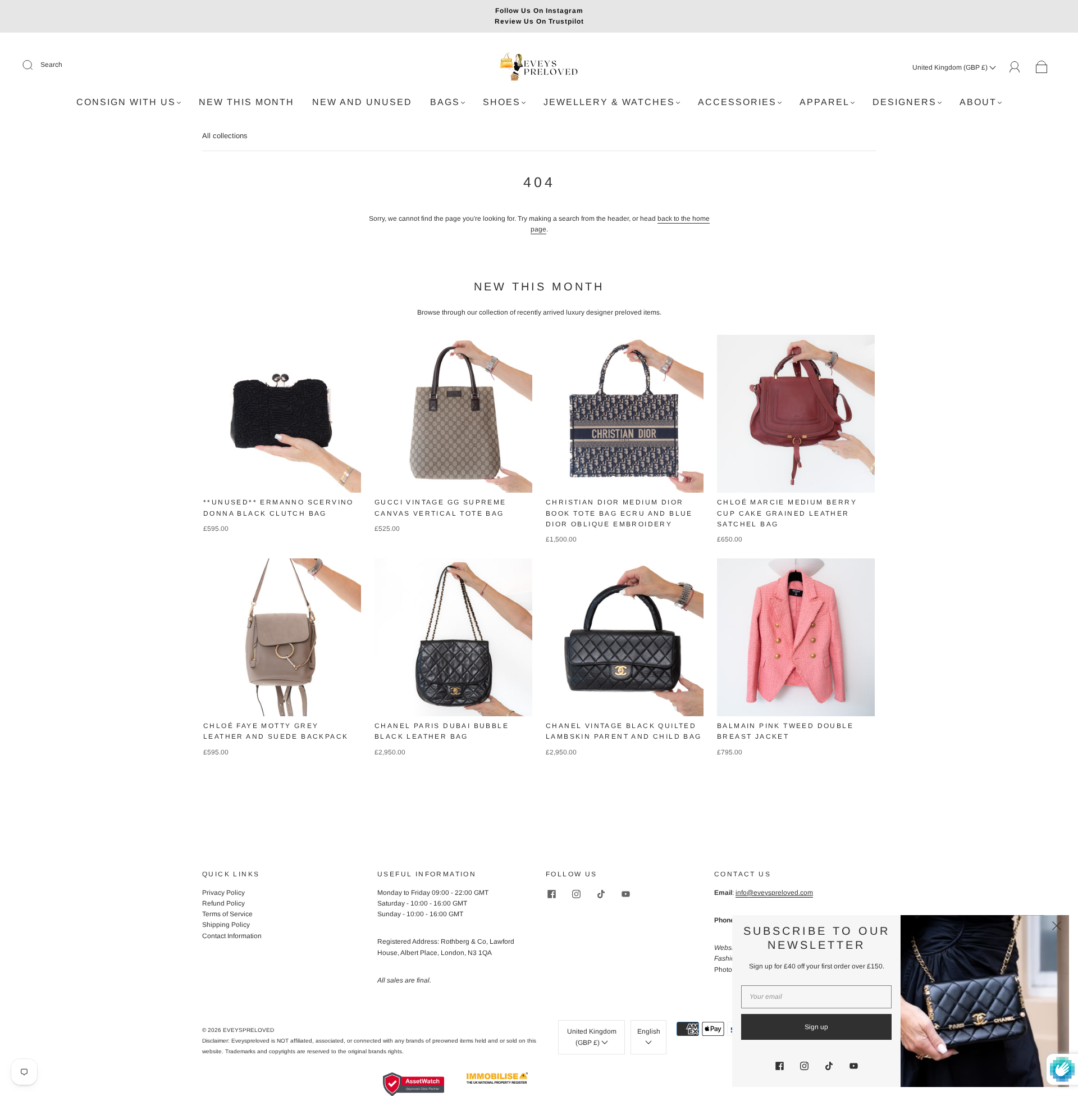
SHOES (501, 102)
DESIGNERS (905, 102)
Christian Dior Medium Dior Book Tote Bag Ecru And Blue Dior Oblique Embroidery (619, 512)
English (648, 1031)
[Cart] (1042, 67)
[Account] (1015, 67)
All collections (225, 135)
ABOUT (978, 102)
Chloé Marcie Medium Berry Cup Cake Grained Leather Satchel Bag (787, 512)
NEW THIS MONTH (246, 102)
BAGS (445, 102)
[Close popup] (1056, 927)
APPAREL (824, 102)
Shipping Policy (226, 925)
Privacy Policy (223, 893)
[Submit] (34, 65)
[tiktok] (600, 894)
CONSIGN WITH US (126, 102)
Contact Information (232, 936)
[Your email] (816, 996)
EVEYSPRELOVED (248, 1030)
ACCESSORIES (737, 102)
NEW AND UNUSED (362, 102)
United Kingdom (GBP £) (950, 67)
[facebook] (551, 894)
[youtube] (625, 894)
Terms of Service (227, 914)
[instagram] (576, 894)
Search (51, 65)
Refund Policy (223, 903)
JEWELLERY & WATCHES (609, 102)
